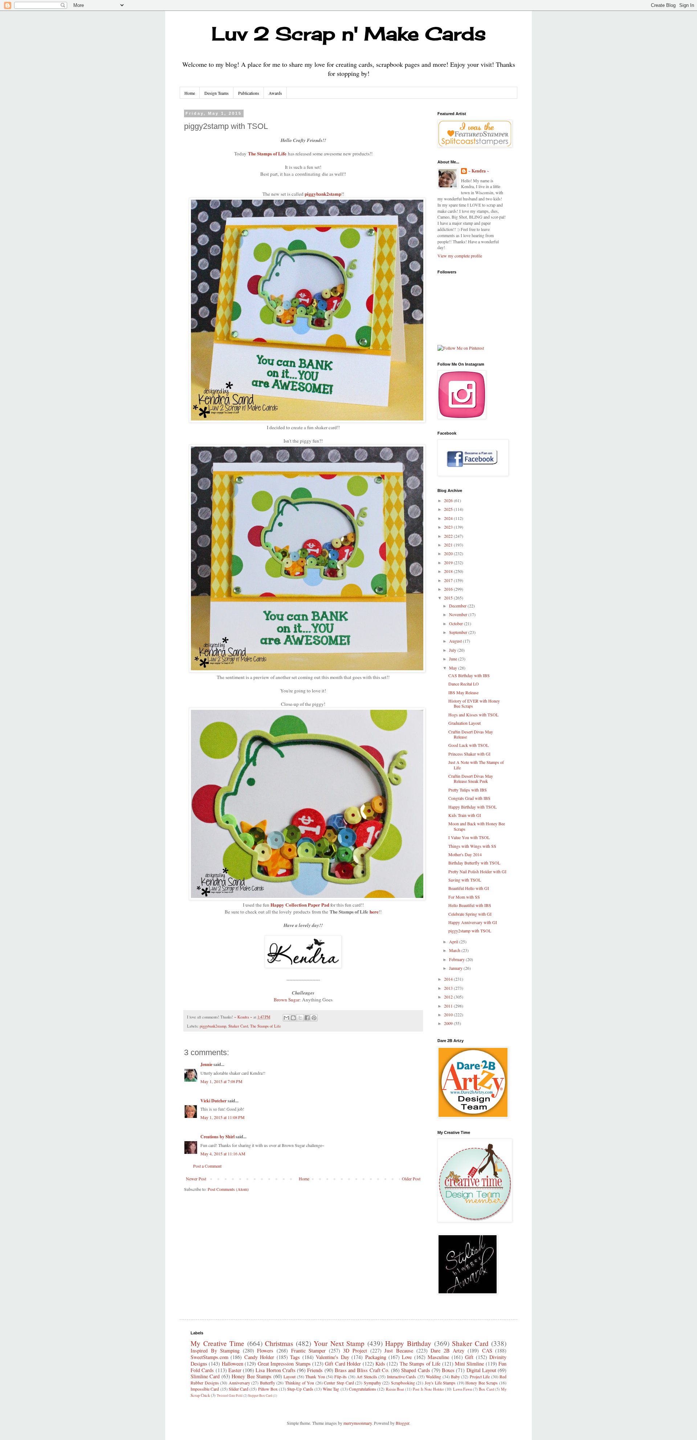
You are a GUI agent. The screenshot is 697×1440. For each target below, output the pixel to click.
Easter (234, 1370)
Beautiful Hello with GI (468, 888)
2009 (449, 1023)
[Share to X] (300, 1017)
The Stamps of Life (267, 153)
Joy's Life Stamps (440, 1383)
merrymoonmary (357, 1423)
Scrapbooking (403, 1383)
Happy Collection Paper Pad (299, 904)
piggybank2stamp (323, 193)
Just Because (398, 1350)
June (453, 659)
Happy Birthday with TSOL (472, 807)
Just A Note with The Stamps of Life (476, 764)
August (456, 641)
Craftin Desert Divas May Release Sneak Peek (470, 778)
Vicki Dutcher (213, 1101)
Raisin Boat (395, 1389)
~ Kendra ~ (478, 171)
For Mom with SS (464, 897)
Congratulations (362, 1389)
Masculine (438, 1357)
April (454, 941)
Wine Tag (331, 1389)
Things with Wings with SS (472, 846)
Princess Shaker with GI (469, 754)
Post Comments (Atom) (228, 1189)
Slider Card (238, 1389)
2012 (449, 997)
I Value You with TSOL (469, 837)
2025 (449, 509)
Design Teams (216, 93)
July (453, 650)
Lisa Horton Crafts (275, 1370)
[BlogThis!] (293, 1017)
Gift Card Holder (343, 1363)
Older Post (411, 1178)
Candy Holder (259, 1357)
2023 (449, 527)
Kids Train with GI (464, 815)
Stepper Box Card (260, 1395)
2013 (449, 988)
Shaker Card (238, 1026)
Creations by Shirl (217, 1137)
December (458, 606)
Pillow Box (268, 1389)
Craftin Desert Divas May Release (470, 734)
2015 (449, 598)
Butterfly (267, 1383)
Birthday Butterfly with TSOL (474, 863)
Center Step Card (339, 1383)
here (374, 911)
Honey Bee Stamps (252, 1376)
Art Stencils (366, 1376)
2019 (449, 562)
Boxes (448, 1370)
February (457, 959)
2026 (449, 500)
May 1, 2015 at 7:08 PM (221, 1081)
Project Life (480, 1376)
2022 (449, 536)
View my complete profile (459, 256)
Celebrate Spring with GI (470, 914)
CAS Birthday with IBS (469, 675)
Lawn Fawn (462, 1389)
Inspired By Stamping (215, 1350)
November (458, 614)
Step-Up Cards (300, 1389)
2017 (449, 580)
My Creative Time (217, 1343)
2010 (449, 1014)
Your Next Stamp (339, 1343)
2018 (449, 571)
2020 (449, 553)
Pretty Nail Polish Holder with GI (477, 871)
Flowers (265, 1350)
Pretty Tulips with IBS (467, 790)
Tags (295, 1357)
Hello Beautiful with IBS (469, 905)
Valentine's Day (332, 1357)
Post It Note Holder (428, 1389)
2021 (449, 545)
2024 (449, 518)
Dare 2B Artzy (447, 1350)
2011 (449, 1006)
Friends (315, 1370)
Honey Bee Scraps (481, 1383)
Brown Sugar (286, 999)
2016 (449, 589)
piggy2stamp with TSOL (469, 930)
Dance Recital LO (463, 684)
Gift (469, 1357)
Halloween (232, 1363)
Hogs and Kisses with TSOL (473, 714)
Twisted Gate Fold (229, 1395)
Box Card (486, 1389)
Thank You (315, 1376)
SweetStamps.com (209, 1357)
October (456, 623)
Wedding (433, 1376)
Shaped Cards (415, 1370)
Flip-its (340, 1376)
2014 (449, 979)
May (453, 668)
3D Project (355, 1350)
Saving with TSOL (464, 880)
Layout (289, 1376)
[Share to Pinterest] (314, 1017)
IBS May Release (463, 692)
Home (189, 93)
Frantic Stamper (308, 1350)
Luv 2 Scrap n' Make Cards (349, 34)
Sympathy (372, 1383)
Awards (275, 93)
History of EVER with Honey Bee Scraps (474, 703)
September (458, 632)
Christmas (279, 1343)
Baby (455, 1376)
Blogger (402, 1423)
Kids (380, 1363)
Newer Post (196, 1178)
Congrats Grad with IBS (469, 798)
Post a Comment (207, 1166)
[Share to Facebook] (307, 1017)
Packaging (375, 1357)
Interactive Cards (401, 1376)
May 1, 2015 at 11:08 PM (222, 1117)
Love (407, 1357)
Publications (248, 93)
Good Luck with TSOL (468, 745)
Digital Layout (481, 1370)
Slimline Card (205, 1376)
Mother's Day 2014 (465, 854)
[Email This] (286, 1017)
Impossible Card (205, 1389)
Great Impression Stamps (284, 1363)
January (456, 968)
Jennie (206, 1064)
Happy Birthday (408, 1343)
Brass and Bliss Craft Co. (362, 1370)
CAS (487, 1350)
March (455, 950)
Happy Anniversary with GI (472, 922)
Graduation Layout (464, 723)
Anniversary (239, 1383)
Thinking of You (299, 1383)
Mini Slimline (469, 1363)
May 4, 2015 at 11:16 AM (222, 1153)
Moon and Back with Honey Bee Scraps (476, 826)
